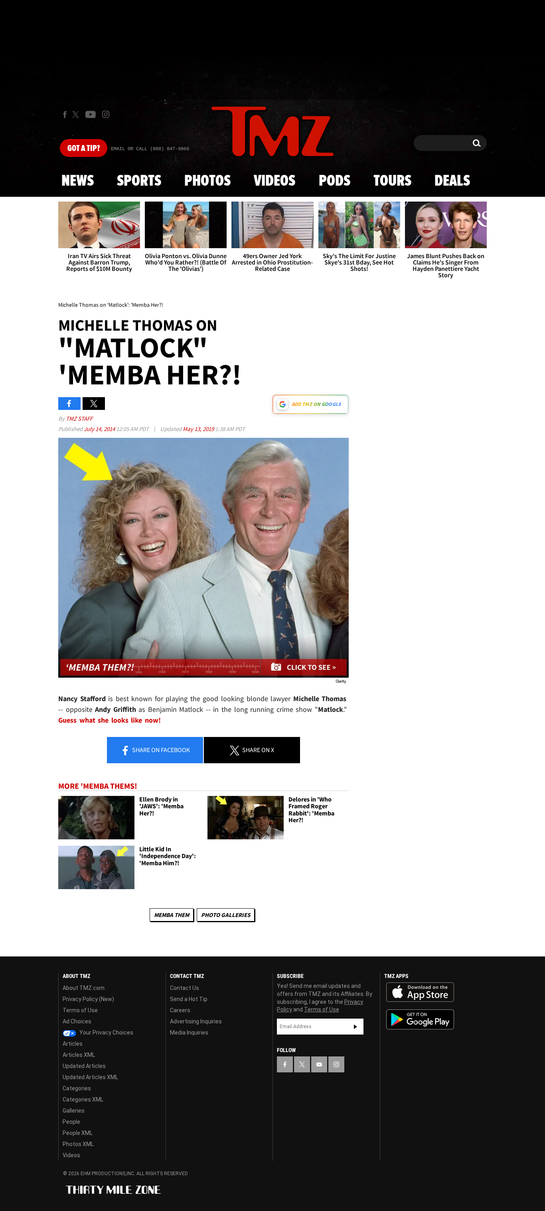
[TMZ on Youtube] (90, 114)
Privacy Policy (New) (88, 999)
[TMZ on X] (76, 114)
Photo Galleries (225, 915)
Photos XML (78, 1144)
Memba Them (171, 915)
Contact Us (184, 988)
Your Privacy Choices (105, 1032)
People (71, 1122)
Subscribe (355, 1027)
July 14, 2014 (100, 429)
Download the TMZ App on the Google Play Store (420, 1019)
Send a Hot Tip (188, 999)
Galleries (74, 1110)
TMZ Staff (79, 418)
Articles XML (79, 1055)
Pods (334, 181)
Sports (139, 181)
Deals (452, 181)
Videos (274, 181)
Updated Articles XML (90, 1077)
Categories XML (83, 1099)
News (77, 181)
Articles (73, 1044)
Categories (77, 1088)
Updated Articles (84, 1066)
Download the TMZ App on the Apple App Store (420, 992)
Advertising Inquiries (196, 1021)
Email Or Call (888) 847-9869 (150, 149)
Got (83, 148)
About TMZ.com (84, 988)
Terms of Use (80, 1010)
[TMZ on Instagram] (106, 114)
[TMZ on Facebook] (64, 114)
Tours (392, 181)
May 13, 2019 (199, 429)
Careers (180, 1010)
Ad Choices (77, 1021)
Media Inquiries (189, 1032)
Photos (207, 181)
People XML (78, 1133)
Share (160, 750)
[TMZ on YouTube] (319, 1064)
